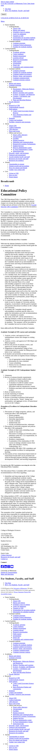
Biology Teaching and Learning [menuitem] (23, 93)
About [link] (7, 124)
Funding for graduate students (22, 619)
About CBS (17, 601)
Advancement (17, 709)
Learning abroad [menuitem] (18, 58)
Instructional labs (18, 724)
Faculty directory (14, 674)
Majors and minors (19, 603)
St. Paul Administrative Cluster (23, 722)
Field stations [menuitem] (13, 109)
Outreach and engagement (17, 727)
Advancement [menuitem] (17, 137)
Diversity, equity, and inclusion (19, 725)
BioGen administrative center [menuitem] (22, 148)
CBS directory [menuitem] (13, 129)
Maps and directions (7, 574)
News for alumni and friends (18, 740)
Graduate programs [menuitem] (19, 43)
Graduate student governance (22, 647)
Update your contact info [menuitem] (17, 170)
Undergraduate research (16, 680)
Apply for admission (19, 606)
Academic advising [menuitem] (19, 52)
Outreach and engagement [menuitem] (17, 155)
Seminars (12, 691)
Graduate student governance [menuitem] (22, 74)
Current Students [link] (10, 49)
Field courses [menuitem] (17, 61)
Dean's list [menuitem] (16, 65)
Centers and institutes (15, 692)
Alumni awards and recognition (19, 738)
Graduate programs (19, 615)
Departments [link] (13, 87)
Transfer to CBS (18, 608)
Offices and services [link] (15, 133)
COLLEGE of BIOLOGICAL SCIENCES (15, 18)
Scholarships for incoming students (24, 610)
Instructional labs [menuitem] (18, 151)
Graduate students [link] (14, 41)
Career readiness (18, 626)
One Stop (8, 9)
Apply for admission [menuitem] (19, 34)
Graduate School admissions (22, 617)
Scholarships (17, 636)
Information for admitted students (23, 612)
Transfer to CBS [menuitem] (18, 36)
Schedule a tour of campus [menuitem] (21, 32)
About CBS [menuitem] (17, 28)
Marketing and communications (23, 714)
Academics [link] (8, 82)
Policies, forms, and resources (22, 648)
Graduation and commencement (23, 639)
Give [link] (6, 171)
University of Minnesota (20, 588)
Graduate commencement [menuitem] (21, 78)
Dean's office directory (20, 707)
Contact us (4, 559)
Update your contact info (17, 742)
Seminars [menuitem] (12, 118)
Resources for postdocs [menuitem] (16, 160)
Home (7, 185)
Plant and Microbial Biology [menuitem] (22, 100)
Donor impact (13, 749)
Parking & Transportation (9, 572)
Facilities (16, 711)
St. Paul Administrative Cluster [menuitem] (23, 149)
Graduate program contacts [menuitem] (21, 80)
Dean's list (16, 637)
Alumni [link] (7, 162)
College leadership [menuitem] (15, 127)
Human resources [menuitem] (18, 140)
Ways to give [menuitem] (13, 175)
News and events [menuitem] (14, 131)
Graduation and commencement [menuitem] (23, 67)
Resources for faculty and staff (10, 557)
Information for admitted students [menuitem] (23, 39)
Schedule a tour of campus (21, 604)
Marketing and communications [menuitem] (23, 142)
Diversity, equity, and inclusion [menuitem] (19, 153)
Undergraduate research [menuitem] (16, 107)
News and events (14, 703)
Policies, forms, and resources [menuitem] (22, 76)
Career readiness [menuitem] (18, 54)
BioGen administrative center (22, 720)
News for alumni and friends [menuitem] (18, 168)
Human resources (18, 713)
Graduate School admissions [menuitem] (22, 45)
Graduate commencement (21, 650)
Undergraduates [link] (14, 27)
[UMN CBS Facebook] (2, 567)
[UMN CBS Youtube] (12, 567)
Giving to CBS (14, 746)
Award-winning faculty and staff (19, 729)
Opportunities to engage (16, 736)
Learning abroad (18, 630)
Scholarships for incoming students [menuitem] (24, 38)
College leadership (15, 700)
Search (4, 14)
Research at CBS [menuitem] (14, 105)
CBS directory (13, 702)
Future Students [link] (10, 25)
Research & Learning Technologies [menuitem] (24, 144)
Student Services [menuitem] (18, 146)
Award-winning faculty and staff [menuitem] (19, 157)
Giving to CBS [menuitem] (14, 173)
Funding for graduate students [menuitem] (22, 47)
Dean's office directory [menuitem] (20, 135)
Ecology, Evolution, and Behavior (24, 667)
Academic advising (19, 625)
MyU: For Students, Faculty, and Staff (17, 11)
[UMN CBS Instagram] (8, 567)
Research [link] (8, 104)
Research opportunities (20, 632)
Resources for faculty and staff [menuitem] (18, 159)
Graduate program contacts (21, 652)
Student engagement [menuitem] (19, 56)
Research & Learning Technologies (24, 716)
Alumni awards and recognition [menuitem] (19, 166)
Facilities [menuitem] (16, 138)
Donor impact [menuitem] (13, 177)
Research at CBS (14, 678)
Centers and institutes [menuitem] (15, 120)
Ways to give (13, 747)
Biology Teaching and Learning (23, 665)
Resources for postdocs (16, 733)
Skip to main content (7, 2)
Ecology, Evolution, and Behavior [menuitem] (24, 94)
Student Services (18, 718)
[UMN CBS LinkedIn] (5, 567)
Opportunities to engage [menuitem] (16, 164)
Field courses (17, 634)
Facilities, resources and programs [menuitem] (20, 122)
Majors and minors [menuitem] (19, 30)
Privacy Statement (19, 592)
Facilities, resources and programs (20, 694)
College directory (6, 555)
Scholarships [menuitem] (17, 63)
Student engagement (19, 628)
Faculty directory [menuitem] (14, 102)
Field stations (13, 681)
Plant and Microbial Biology (22, 672)
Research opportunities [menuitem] (20, 60)
